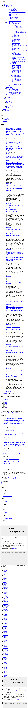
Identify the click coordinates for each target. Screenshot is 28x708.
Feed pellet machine (10, 96)
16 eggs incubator (16, 35)
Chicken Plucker (10, 94)
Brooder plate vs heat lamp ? (14, 329)
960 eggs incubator (16, 72)
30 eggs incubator (16, 39)
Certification (9, 102)
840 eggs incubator (16, 71)
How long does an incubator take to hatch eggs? (14, 375)
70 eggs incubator (13, 19)
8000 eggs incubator (16, 83)
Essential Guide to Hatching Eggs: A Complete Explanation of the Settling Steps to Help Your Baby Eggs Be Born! (15, 165)
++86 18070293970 (7, 518)
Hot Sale (8, 6)
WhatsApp (3, 483)
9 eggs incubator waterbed (21, 31)
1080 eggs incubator (16, 74)
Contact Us (6, 110)
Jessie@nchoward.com (12, 477)
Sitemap (9, 412)
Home (4, 4)
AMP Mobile (15, 412)
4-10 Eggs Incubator (16, 25)
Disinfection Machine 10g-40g (16, 92)
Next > (6, 393)
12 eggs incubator (16, 34)
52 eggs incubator (16, 48)
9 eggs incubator (18, 30)
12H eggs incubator (13, 14)
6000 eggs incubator (16, 81)
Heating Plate (9, 87)
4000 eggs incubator (16, 80)
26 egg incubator (13, 9)
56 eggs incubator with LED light (19, 50)
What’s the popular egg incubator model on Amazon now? (14, 352)
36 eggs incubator (16, 43)
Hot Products (4, 412)
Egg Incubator (9, 22)
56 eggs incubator (16, 49)
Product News (9, 106)
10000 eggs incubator (17, 84)
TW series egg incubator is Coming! (13, 453)
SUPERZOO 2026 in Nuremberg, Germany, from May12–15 (14, 148)
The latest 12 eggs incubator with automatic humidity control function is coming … (14, 308)
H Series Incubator (13, 63)
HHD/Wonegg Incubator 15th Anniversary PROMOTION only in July (15, 259)
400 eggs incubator (16, 76)
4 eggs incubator (18, 26)
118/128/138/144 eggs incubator (19, 59)
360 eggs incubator (16, 66)
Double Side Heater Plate (15, 21)
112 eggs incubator (16, 54)
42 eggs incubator (16, 44)
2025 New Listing (10, 8)
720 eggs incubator (16, 70)
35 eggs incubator (16, 41)
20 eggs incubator (16, 36)
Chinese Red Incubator (14, 75)
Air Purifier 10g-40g (13, 90)
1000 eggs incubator (16, 78)
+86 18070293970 (12, 478)
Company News (10, 105)
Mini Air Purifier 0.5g (14, 89)
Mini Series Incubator (14, 23)
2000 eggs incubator (16, 79)
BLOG (8, 107)
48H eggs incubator (13, 17)
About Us (5, 98)
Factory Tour (9, 101)
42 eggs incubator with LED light (19, 45)
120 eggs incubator (16, 65)
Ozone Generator (10, 88)
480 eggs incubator (16, 67)
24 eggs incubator (13, 10)
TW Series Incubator (14, 56)
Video (4, 109)
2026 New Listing (7, 5)
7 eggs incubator (18, 27)
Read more (8, 140)
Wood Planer (9, 97)
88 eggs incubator (16, 52)
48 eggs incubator (16, 46)
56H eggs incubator (13, 18)
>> (8, 393)
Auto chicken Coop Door (12, 85)
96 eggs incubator (16, 53)
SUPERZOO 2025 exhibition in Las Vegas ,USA (14, 210)
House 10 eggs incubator (20, 32)
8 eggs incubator (18, 28)
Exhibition (8, 100)
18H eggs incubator (13, 15)
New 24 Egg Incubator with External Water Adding (14, 234)
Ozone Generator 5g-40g (15, 93)
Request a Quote (4, 399)
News (4, 103)
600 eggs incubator (16, 68)
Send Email (3, 482)
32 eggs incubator (16, 40)
